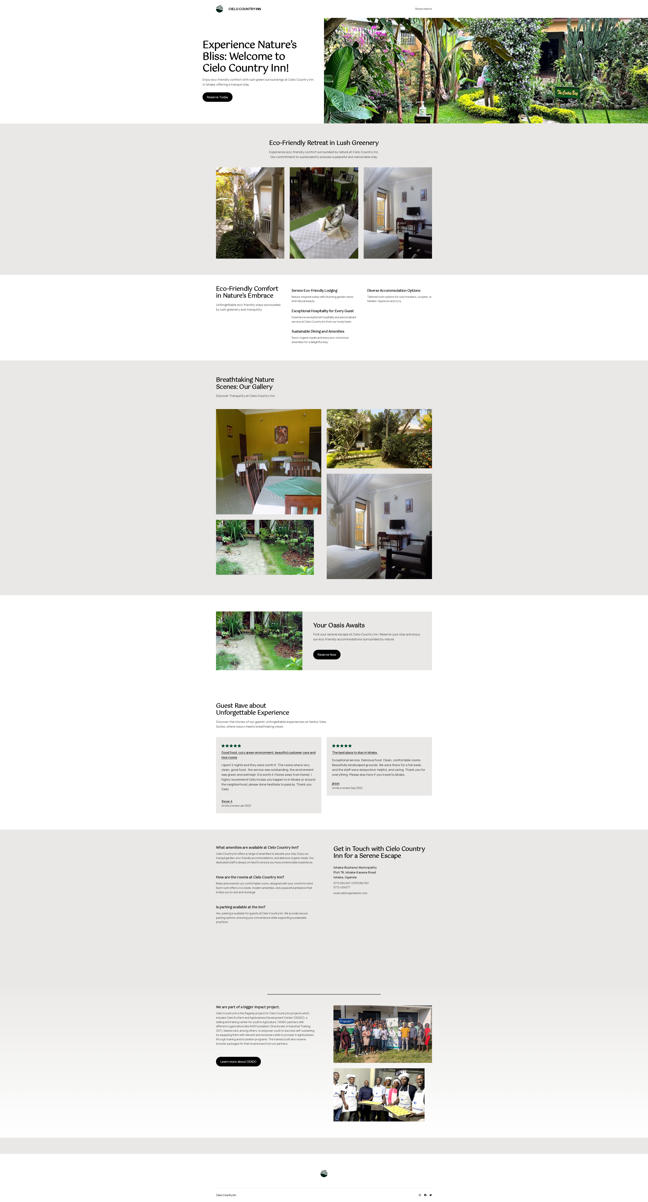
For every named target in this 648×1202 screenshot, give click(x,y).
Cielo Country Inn (244, 9)
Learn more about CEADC (238, 1062)
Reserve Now (327, 654)
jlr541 (335, 784)
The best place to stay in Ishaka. (355, 752)
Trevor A (226, 801)
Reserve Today (217, 97)
